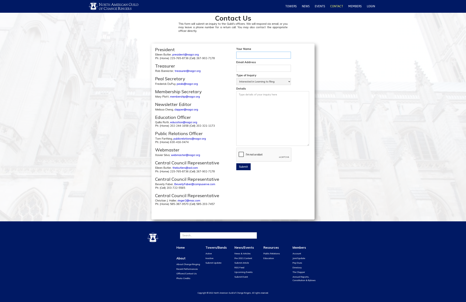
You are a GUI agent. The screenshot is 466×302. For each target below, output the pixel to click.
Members (355, 6)
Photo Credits (183, 278)
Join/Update (299, 258)
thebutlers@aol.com (185, 167)
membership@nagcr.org (185, 96)
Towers (291, 6)
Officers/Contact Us (186, 273)
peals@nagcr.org (187, 84)
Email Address (246, 62)
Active (209, 253)
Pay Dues (297, 262)
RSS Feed (239, 267)
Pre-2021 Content (243, 258)
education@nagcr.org (183, 122)
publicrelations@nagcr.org (189, 138)
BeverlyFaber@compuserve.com (194, 184)
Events (320, 6)
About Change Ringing (188, 264)
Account (297, 253)
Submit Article (241, 262)
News (306, 6)
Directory (297, 267)
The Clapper (299, 272)
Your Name (243, 49)
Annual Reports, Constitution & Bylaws (304, 278)
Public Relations (271, 253)
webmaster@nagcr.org (185, 155)
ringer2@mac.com (189, 200)
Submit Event (241, 276)
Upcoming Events (243, 272)
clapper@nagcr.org (186, 109)
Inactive (209, 258)
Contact (336, 6)
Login (371, 6)
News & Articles (242, 253)
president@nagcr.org (185, 54)
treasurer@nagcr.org (188, 71)
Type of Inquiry (246, 75)
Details (241, 88)
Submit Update (213, 262)
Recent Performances (187, 269)
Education (268, 258)
